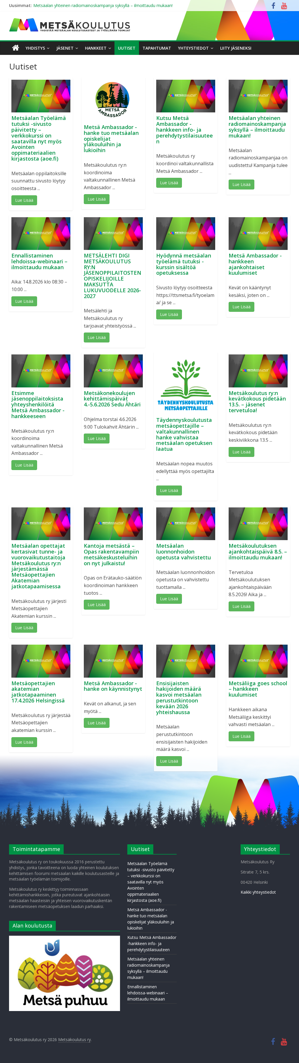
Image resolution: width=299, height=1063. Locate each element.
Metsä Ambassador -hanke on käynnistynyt (113, 686)
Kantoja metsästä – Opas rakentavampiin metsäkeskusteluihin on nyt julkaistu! (111, 554)
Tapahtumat (156, 48)
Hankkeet (96, 48)
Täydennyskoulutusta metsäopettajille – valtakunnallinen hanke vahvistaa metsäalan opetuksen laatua (184, 434)
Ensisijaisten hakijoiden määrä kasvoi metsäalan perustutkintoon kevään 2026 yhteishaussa (178, 698)
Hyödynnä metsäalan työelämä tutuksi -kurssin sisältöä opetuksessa (183, 264)
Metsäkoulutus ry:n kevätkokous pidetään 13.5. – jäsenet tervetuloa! (257, 401)
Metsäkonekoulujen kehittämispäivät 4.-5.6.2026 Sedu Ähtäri (112, 398)
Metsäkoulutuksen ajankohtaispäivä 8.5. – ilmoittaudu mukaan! (258, 551)
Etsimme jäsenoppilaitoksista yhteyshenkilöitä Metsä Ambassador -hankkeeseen (38, 404)
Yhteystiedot (193, 48)
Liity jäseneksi (235, 48)
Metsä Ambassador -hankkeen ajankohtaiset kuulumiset (255, 264)
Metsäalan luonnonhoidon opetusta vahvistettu (183, 551)
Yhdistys (35, 48)
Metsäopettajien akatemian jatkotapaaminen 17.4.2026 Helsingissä (38, 692)
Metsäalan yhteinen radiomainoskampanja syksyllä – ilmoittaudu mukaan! (103, 5)
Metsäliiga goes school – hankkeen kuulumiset (258, 689)
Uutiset (126, 48)
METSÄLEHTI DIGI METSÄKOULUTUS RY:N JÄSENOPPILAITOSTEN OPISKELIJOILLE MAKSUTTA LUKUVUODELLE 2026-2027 (112, 276)
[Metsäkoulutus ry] (70, 20)
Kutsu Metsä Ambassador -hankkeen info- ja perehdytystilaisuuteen (184, 129)
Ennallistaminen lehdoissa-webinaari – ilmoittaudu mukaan (39, 261)
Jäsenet (65, 48)
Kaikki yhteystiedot (258, 892)
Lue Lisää (24, 200)
